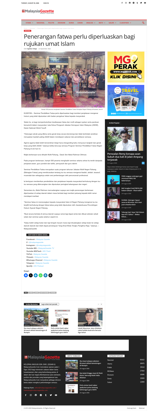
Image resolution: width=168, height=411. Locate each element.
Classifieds (124, 23)
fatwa (31, 293)
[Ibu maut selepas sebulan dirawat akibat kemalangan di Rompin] (36, 317)
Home (25, 28)
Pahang (53, 293)
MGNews (110, 371)
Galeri (111, 23)
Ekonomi (61, 23)
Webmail (142, 408)
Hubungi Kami (131, 408)
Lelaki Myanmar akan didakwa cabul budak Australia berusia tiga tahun (90, 330)
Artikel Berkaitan (32, 304)
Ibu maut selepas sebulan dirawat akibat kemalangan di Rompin (35, 330)
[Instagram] (125, 3)
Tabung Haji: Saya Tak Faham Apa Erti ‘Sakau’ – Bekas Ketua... (133, 214)
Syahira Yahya (32, 49)
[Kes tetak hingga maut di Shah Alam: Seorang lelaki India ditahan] (72, 376)
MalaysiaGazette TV (46, 248)
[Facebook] (122, 3)
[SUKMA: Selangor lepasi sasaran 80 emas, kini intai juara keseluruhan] (113, 203)
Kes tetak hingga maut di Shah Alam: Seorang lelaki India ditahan (91, 375)
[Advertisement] (63, 285)
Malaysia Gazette (43, 239)
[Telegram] (133, 3)
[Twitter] (141, 3)
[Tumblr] (137, 3)
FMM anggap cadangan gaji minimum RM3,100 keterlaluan (132, 178)
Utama (28, 23)
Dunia (71, 23)
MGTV (101, 23)
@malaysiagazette (36, 242)
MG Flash (47, 251)
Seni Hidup (111, 150)
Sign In (46, 3)
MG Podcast (39, 266)
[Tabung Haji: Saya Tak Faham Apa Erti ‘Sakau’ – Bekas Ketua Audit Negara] (113, 215)
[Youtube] (145, 3)
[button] (143, 23)
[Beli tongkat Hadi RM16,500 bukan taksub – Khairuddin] (113, 191)
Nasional (41, 23)
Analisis (89, 23)
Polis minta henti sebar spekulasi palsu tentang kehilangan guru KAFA (60, 330)
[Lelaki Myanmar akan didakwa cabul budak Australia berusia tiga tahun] (90, 317)
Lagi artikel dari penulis (49, 304)
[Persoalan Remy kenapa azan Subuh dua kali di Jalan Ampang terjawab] (126, 139)
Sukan (80, 23)
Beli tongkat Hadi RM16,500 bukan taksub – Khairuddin (132, 189)
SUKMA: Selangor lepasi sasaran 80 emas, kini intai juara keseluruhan (132, 202)
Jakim (36, 293)
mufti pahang (44, 293)
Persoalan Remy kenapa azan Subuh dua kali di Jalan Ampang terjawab (125, 156)
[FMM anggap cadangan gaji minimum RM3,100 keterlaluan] (113, 179)
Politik (51, 23)
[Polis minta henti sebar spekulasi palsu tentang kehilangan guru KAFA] (63, 317)
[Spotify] (129, 3)
